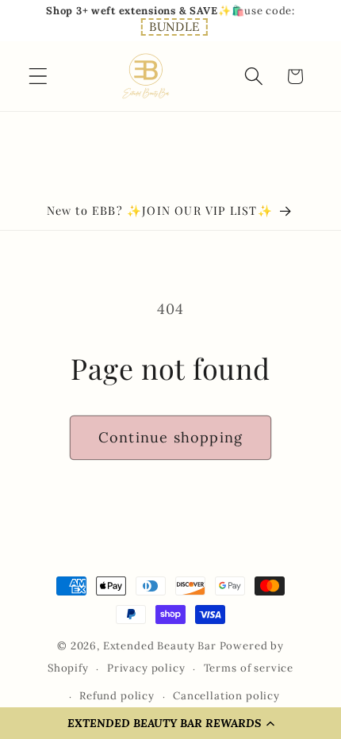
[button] (174, 27)
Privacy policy (146, 668)
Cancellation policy (226, 696)
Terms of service (248, 668)
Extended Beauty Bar (159, 646)
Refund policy (117, 696)
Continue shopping (170, 437)
